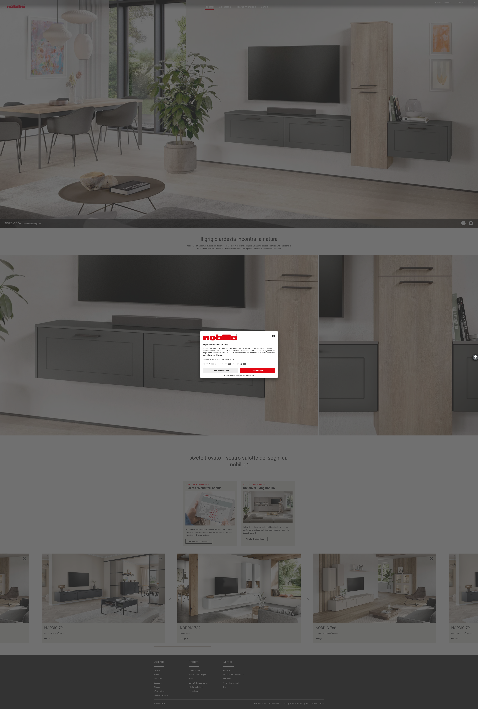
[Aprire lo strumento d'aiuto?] (475, 357)
